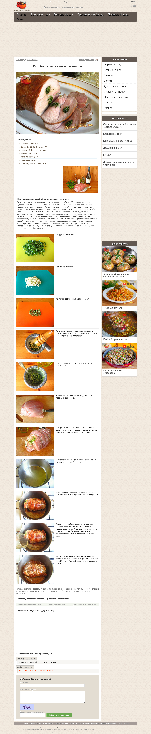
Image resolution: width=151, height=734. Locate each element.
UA (132, 1)
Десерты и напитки (115, 86)
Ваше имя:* (24, 682)
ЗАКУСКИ (65, 723)
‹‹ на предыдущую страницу (27, 60)
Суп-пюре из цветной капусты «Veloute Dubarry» (119, 125)
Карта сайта (18, 732)
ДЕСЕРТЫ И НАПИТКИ (76, 723)
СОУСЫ (119, 723)
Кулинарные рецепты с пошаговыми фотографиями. (63, 7)
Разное (108, 107)
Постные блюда (118, 14)
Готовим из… (62, 14)
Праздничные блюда (90, 14)
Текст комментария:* (28, 689)
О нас (60, 2)
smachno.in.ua (58, 727)
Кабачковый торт (112, 134)
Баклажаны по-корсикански (118, 141)
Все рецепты (39, 14)
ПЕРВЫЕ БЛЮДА (35, 723)
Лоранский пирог (112, 148)
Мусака (107, 155)
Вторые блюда (113, 69)
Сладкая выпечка (114, 91)
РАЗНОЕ (126, 723)
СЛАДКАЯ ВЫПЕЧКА (92, 723)
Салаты (108, 75)
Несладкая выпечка (116, 97)
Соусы (108, 102)
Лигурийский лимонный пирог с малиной (119, 163)
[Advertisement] (75, 39)
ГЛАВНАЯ (25, 723)
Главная (53, 2)
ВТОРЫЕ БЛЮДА (47, 723)
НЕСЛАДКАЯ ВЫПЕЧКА (108, 723)
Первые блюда (113, 64)
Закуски (108, 80)
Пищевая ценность (70, 2)
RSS (134, 6)
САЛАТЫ (58, 723)
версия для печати (86, 60)
